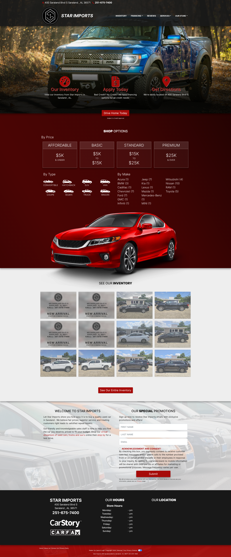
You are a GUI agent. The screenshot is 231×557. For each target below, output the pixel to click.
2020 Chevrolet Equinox (134, 352)
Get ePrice (58, 315)
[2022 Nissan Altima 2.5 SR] (96, 305)
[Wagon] (105, 192)
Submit (153, 474)
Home (41, 548)
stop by (101, 435)
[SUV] (87, 183)
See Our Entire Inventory (115, 390)
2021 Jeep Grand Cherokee (58, 325)
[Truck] (87, 192)
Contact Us (55, 548)
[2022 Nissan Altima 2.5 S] (135, 305)
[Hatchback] (68, 183)
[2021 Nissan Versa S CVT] (173, 334)
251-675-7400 (103, 2)
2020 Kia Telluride (172, 352)
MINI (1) (146, 203)
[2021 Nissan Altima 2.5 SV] (96, 334)
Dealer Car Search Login (97, 550)
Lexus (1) (147, 187)
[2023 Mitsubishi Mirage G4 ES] (58, 305)
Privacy (139, 481)
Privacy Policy (64, 548)
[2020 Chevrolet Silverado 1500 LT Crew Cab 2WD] (96, 363)
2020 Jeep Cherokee (58, 352)
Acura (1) (123, 179)
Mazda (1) (148, 191)
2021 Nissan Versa (172, 323)
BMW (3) (123, 183)
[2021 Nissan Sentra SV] (135, 334)
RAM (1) (171, 187)
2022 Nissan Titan (172, 294)
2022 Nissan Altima (96, 294)
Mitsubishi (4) (174, 179)
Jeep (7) (147, 179)
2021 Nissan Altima (96, 323)
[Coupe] (50, 192)
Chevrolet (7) (126, 191)
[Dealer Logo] (50, 15)
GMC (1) (123, 199)
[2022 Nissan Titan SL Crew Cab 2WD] (173, 305)
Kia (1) (145, 183)
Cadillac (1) (124, 187)
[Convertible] (50, 183)
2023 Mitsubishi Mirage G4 (58, 294)
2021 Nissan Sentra (134, 323)
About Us (47, 548)
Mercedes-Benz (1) (152, 197)
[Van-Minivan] (105, 183)
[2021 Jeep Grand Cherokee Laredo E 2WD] (58, 334)
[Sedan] (69, 192)
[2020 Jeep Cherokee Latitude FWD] (58, 363)
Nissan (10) (173, 183)
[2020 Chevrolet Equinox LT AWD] (135, 363)
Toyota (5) (172, 191)
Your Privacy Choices (130, 550)
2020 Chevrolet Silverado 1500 (96, 354)
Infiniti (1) (123, 203)
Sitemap (119, 550)
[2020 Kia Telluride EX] (173, 363)
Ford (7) (122, 195)
